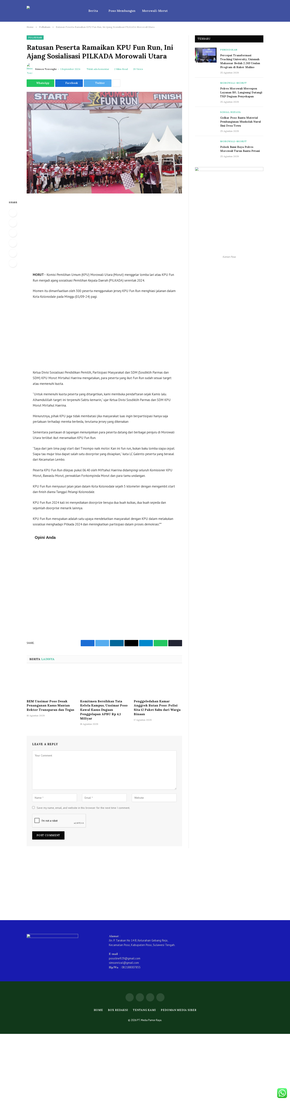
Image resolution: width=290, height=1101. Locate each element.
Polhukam (35, 37)
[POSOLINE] (52, 11)
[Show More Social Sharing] (116, 83)
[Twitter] (13, 233)
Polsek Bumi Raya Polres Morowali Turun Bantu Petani (240, 149)
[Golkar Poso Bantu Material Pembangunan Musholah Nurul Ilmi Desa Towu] (206, 117)
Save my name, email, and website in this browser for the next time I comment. (83, 808)
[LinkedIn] (13, 243)
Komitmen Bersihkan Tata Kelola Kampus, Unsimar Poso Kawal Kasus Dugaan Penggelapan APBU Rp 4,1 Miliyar (104, 709)
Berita (93, 11)
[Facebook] (13, 223)
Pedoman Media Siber (178, 1010)
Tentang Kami (144, 1010)
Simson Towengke (46, 69)
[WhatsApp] (13, 213)
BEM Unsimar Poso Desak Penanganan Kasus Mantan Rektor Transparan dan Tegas (50, 705)
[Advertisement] (104, 233)
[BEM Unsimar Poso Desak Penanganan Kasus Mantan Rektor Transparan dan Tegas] (51, 682)
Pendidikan (228, 49)
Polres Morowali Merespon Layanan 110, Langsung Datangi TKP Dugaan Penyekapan (241, 92)
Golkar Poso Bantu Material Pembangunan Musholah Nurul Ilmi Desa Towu (240, 121)
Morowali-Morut (155, 11)
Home (98, 1010)
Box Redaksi (118, 1010)
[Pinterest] (13, 253)
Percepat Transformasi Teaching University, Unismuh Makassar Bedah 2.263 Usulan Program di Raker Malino (240, 61)
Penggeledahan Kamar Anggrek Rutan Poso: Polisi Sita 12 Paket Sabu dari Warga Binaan (157, 707)
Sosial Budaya (230, 112)
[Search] (261, 11)
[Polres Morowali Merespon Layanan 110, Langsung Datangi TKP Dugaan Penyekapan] (206, 88)
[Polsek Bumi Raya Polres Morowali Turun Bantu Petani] (206, 146)
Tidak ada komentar (98, 69)
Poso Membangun (122, 11)
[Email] (13, 263)
